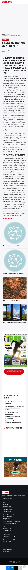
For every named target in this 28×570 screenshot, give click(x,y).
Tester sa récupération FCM (9, 539)
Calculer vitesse (6, 534)
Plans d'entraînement (7, 516)
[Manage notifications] (24, 566)
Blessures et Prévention (8, 528)
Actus (4, 502)
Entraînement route (7, 518)
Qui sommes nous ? (7, 546)
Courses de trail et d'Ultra (8, 507)
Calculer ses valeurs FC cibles (9, 536)
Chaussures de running (8, 509)
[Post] (16, 568)
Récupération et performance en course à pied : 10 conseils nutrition (14, 407)
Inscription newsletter (7, 549)
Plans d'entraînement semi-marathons (11, 521)
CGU (4, 547)
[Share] (8, 568)
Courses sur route (7, 506)
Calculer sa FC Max (7, 538)
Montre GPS (5, 513)
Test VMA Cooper (7, 541)
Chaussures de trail (7, 511)
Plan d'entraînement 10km (8, 525)
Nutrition (5, 526)
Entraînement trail (7, 519)
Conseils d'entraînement (8, 514)
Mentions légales (6, 551)
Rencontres (5, 504)
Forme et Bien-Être (7, 530)
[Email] (20, 568)
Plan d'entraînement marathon (9, 523)
